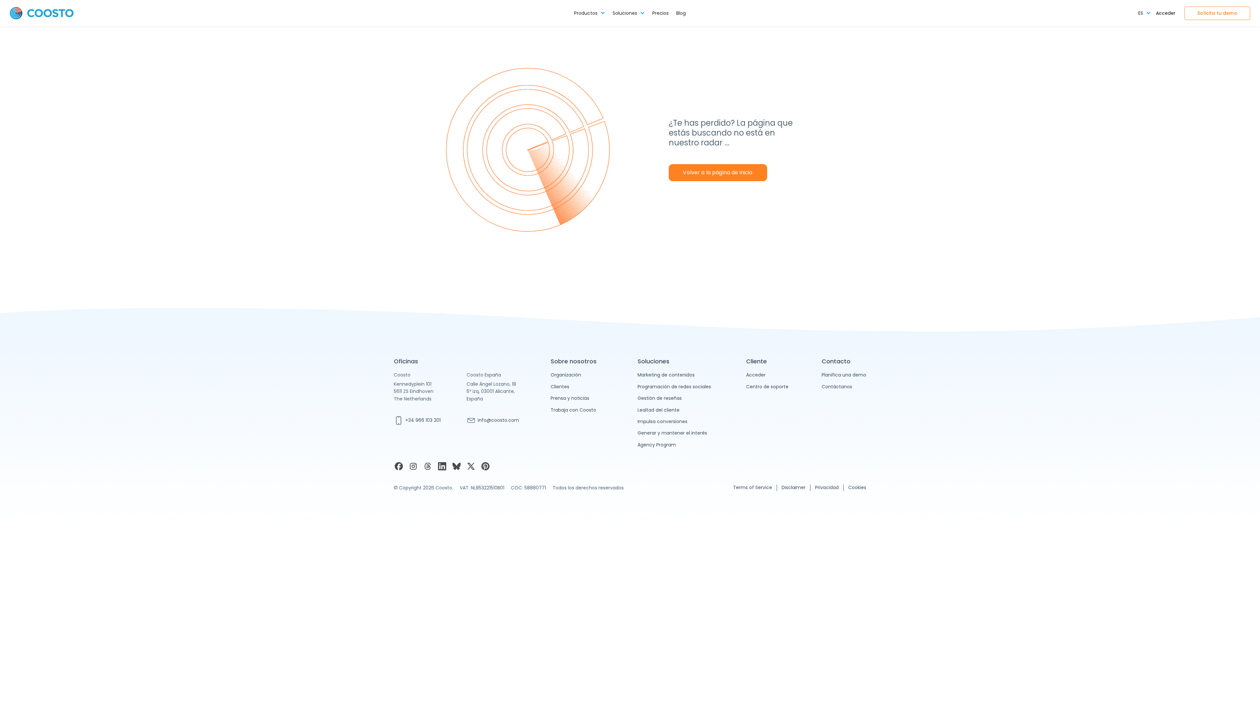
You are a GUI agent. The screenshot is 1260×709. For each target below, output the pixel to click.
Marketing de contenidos (666, 375)
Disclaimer (794, 487)
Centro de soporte (767, 386)
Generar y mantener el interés (672, 433)
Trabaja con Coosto (573, 410)
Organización (566, 375)
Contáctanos (837, 386)
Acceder (1165, 13)
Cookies (857, 487)
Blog (681, 13)
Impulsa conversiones (662, 421)
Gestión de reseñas (660, 398)
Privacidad (827, 487)
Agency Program (657, 444)
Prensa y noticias (570, 398)
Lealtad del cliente (659, 410)
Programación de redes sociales (674, 386)
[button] (590, 13)
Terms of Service (752, 487)
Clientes (560, 386)
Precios (660, 13)
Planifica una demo (844, 375)
